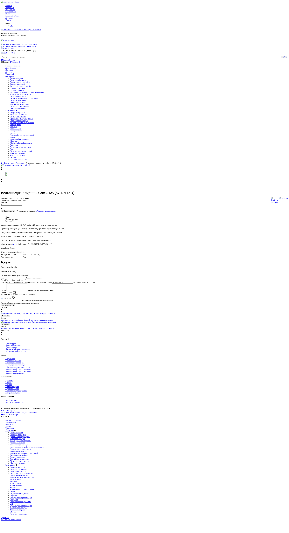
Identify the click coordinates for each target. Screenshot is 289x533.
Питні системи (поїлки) (19, 100)
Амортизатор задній (17, 113)
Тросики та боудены (17, 155)
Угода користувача (12, 393)
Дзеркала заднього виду (19, 90)
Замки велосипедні (17, 84)
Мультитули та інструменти (20, 94)
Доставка (9, 18)
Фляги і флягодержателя (19, 104)
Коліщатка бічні (16, 131)
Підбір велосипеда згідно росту (17, 367)
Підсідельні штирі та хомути (21, 143)
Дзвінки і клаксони (17, 88)
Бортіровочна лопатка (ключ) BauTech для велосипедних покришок (27, 320)
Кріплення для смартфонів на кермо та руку (27, 92)
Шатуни (13, 157)
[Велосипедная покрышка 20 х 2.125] (15, 165)
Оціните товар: (7, 292)
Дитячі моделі (10, 68)
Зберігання (9, 8)
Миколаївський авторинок (15, 351)
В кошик (6, 316)
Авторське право (12, 387)
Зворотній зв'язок (12, 16)
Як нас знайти (10, 12)
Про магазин (10, 10)
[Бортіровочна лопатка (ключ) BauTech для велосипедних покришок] (28, 313)
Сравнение (5, 518)
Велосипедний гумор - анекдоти (18, 369)
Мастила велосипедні (18, 153)
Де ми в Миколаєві (12, 345)
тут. (51, 240)
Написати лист (11, 400)
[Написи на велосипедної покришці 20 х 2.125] (6, 175)
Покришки (14, 145)
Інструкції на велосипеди (15, 365)
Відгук (4, 290)
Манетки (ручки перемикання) (22, 135)
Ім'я (2, 278)
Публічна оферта (12, 389)
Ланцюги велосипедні (18, 159)
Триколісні (9, 74)
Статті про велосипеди (14, 363)
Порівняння (10, 359)
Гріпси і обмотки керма (19, 121)
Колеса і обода (15, 129)
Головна (8, 6)
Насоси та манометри (18, 96)
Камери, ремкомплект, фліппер (22, 123)
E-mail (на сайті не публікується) (26, 281)
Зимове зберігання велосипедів (17, 349)
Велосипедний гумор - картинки (18, 371)
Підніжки (13, 141)
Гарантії (8, 385)
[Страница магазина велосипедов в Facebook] (19, 44)
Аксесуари (9, 76)
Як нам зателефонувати (14, 402)
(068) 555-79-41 (9, 49)
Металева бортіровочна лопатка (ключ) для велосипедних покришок (27, 328)
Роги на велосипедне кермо (20, 147)
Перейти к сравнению (12, 520)
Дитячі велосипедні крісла (20, 82)
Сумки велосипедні (17, 102)
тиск (15, 244)
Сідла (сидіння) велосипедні (21, 151)
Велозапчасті (10, 110)
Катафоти (13, 127)
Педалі (12, 137)
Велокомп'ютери (16, 78)
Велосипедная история (14, 373)
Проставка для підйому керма (21, 119)
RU (11, 26)
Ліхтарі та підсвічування (19, 106)
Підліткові (9, 70)
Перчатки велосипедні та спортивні (24, 98)
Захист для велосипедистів (20, 86)
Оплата (8, 20)
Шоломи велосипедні (18, 108)
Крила (12, 133)
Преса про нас (11, 347)
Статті (7, 14)
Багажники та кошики (18, 115)
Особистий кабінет (13, 361)
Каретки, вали (15, 125)
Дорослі (8, 72)
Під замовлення (8, 211)
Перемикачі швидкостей (19, 139)
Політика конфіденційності (16, 391)
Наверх (15, 415)
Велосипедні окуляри (18, 80)
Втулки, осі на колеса (18, 117)
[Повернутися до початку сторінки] (10, 2)
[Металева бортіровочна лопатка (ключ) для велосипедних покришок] (28, 322)
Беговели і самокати (13, 66)
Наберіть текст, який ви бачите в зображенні (18, 294)
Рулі (11, 149)
